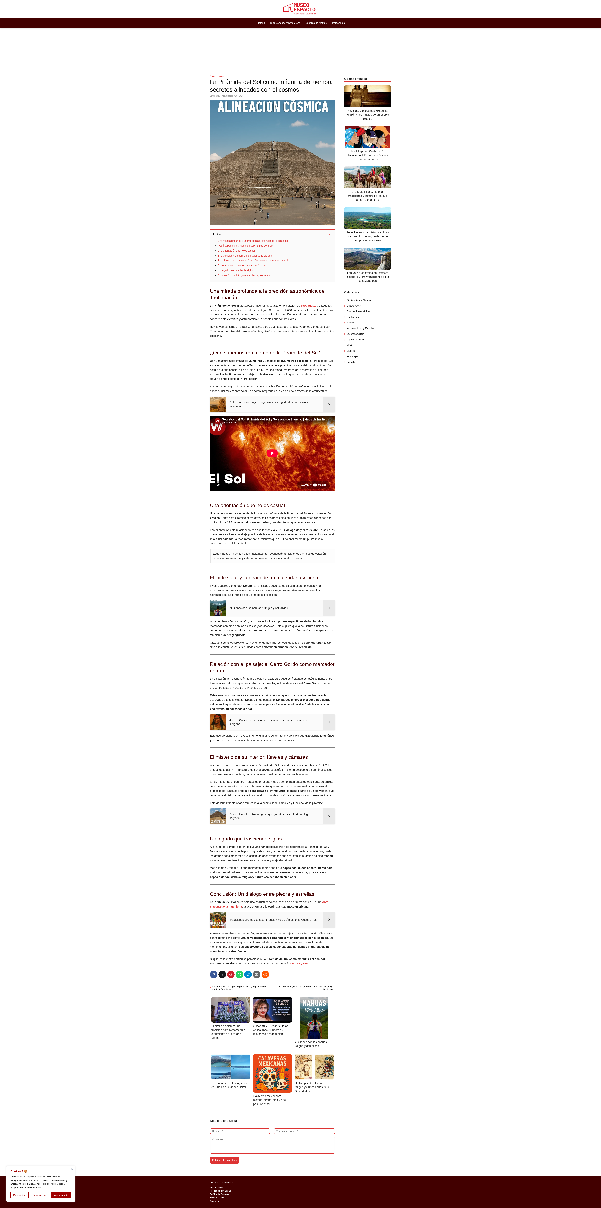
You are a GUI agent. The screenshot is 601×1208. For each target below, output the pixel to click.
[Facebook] (213, 974)
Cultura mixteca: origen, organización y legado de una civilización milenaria (239, 987)
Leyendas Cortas (355, 334)
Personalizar (19, 1195)
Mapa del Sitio (217, 1197)
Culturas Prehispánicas (358, 311)
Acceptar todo (61, 1195)
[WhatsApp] (239, 974)
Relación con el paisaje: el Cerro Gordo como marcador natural (253, 260)
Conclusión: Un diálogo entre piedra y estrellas (244, 275)
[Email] (256, 974)
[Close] (72, 1169)
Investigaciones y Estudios (360, 328)
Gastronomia (353, 317)
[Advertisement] (300, 51)
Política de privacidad (220, 1191)
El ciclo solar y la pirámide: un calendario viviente (245, 255)
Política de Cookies (219, 1194)
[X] (222, 974)
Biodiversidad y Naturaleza (285, 23)
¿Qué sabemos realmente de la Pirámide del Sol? (245, 245)
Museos (351, 350)
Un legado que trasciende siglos (236, 270)
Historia (260, 23)
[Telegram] (248, 974)
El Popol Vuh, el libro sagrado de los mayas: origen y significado (306, 987)
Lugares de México (316, 23)
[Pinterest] (231, 974)
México (350, 345)
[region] (40, 1184)
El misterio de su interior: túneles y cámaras (242, 265)
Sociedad (351, 362)
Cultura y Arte (354, 305)
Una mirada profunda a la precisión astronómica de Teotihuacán (253, 240)
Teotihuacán (309, 305)
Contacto (214, 1201)
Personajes (338, 23)
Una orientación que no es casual (236, 250)
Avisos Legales (217, 1187)
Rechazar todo (40, 1195)
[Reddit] (265, 974)
